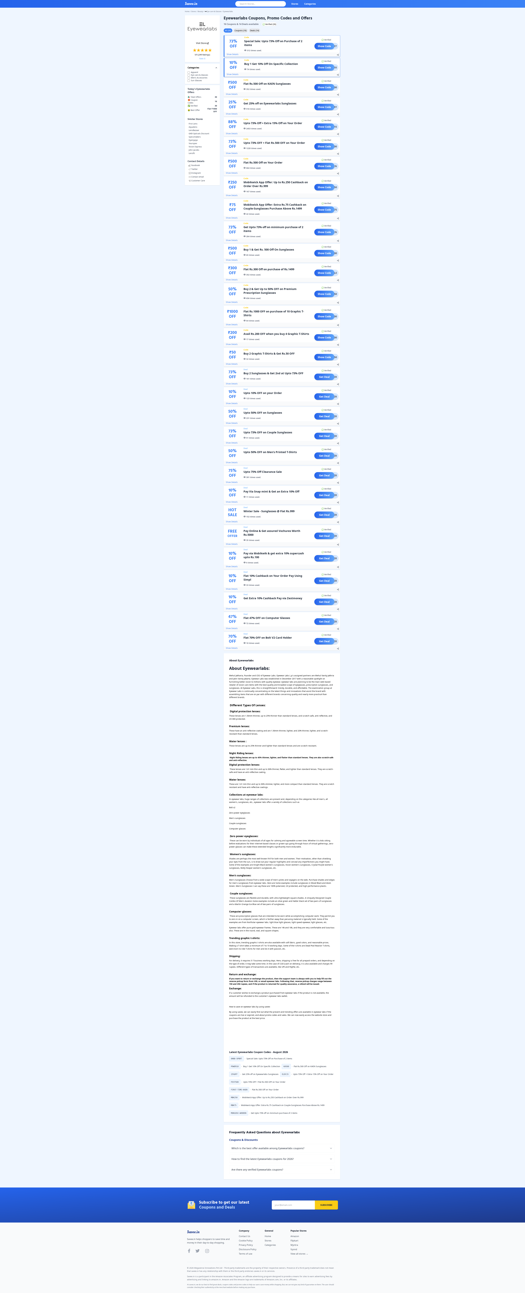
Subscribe (326, 1205)
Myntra (294, 1244)
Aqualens (193, 127)
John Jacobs (194, 150)
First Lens (193, 123)
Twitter (194, 169)
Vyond (294, 1249)
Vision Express (195, 146)
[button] (236, 1058)
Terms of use (245, 1253)
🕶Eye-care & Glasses (213, 11)
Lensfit (192, 153)
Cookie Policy (246, 1240)
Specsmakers (195, 136)
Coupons (241, 30)
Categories (310, 3)
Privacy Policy (246, 1244)
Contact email (197, 176)
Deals (254, 30)
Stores (294, 3)
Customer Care (198, 180)
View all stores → (299, 1253)
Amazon (295, 1236)
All (228, 30)
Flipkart (294, 1240)
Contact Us (244, 1236)
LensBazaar (194, 130)
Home (187, 11)
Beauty (200, 11)
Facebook (195, 165)
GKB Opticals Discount (199, 133)
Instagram (196, 173)
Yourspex (193, 143)
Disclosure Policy (247, 1249)
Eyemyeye (193, 140)
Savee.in (193, 1232)
